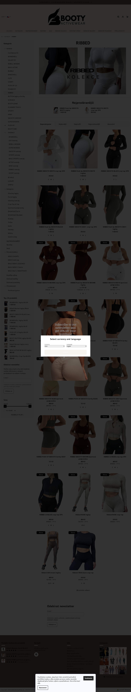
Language (69, 344)
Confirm (65, 352)
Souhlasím (88, 678)
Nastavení (43, 688)
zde (39, 683)
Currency (47, 344)
